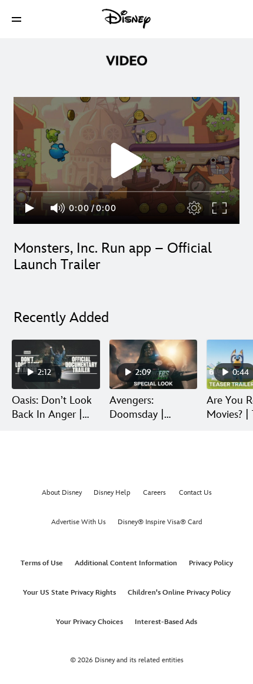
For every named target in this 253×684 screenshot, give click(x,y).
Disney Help (112, 492)
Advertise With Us (78, 522)
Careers (154, 492)
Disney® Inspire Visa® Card (160, 522)
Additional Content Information (126, 563)
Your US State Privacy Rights (69, 592)
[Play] (29, 208)
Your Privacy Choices (89, 622)
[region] (126, 160)
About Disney (62, 492)
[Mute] (58, 208)
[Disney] (126, 19)
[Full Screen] (220, 208)
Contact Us (195, 492)
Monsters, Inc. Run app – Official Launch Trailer (113, 256)
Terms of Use (42, 563)
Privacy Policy (211, 563)
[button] (16, 19)
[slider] (126, 191)
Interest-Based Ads (166, 622)
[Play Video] (126, 160)
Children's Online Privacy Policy (179, 592)
